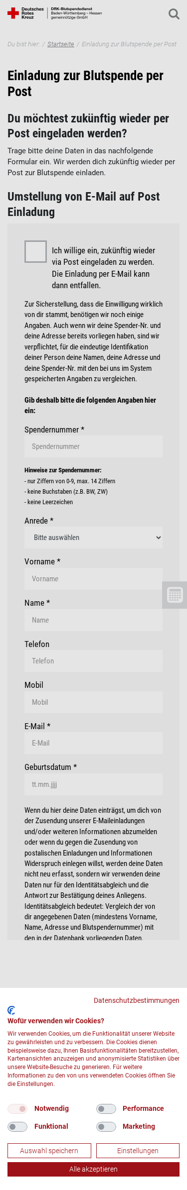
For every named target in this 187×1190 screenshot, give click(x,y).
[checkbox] (17, 1109)
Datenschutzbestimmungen (137, 1000)
